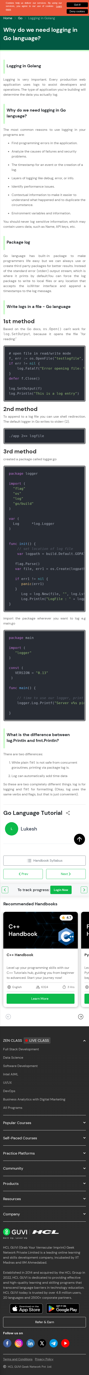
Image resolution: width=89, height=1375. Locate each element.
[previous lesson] (5, 890)
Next (64, 874)
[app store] (26, 1309)
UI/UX (7, 1082)
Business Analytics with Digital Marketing (34, 1099)
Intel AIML (10, 1074)
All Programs (12, 1107)
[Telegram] (53, 1343)
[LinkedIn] (30, 1343)
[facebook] (7, 1343)
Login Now (61, 890)
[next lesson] (84, 890)
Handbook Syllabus (48, 860)
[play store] (62, 1309)
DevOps (9, 1091)
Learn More (45, 999)
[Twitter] (42, 1343)
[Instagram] (19, 1343)
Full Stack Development (21, 1049)
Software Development (20, 1066)
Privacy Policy (44, 1359)
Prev (25, 874)
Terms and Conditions (17, 1359)
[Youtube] (65, 1343)
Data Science (13, 1057)
